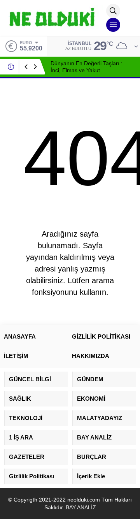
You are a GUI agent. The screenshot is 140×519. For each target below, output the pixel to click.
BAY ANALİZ (80, 507)
